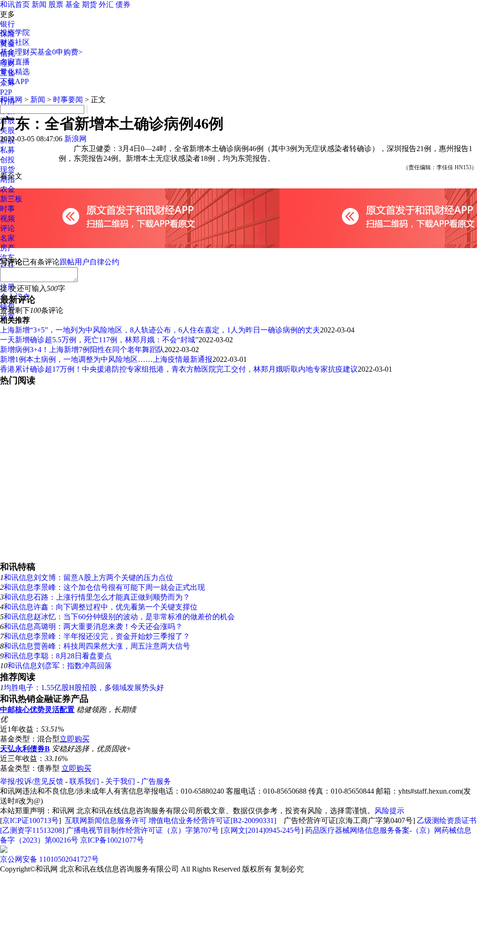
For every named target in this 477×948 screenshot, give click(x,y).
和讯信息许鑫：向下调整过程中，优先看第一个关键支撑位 (101, 607)
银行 (7, 24)
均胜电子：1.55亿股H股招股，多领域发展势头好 (84, 688)
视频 (7, 218)
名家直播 (15, 62)
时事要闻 (68, 100)
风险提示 (389, 811)
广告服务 (156, 781)
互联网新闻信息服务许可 (106, 820)
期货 (89, 4)
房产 (7, 248)
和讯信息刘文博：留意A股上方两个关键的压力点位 (88, 577)
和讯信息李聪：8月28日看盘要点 (58, 656)
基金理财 (15, 52)
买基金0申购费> (56, 52)
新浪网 (75, 139)
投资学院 (15, 32)
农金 (7, 189)
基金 (72, 4)
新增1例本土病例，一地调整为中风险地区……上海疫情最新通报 (106, 359)
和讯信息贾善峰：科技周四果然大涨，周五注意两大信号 (97, 646)
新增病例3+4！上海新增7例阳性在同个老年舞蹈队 (82, 349)
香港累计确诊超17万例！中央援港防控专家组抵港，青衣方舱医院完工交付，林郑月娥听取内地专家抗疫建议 (179, 369)
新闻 (39, 4)
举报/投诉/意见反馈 (31, 781)
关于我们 (120, 781)
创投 (7, 160)
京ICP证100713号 (30, 820)
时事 (7, 209)
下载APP (14, 81)
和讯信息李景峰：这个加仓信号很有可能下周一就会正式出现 (104, 587)
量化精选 (15, 72)
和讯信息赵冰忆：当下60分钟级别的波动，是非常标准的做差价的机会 (119, 617)
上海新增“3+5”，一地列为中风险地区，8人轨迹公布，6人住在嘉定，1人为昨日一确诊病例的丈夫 (160, 330)
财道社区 (15, 42)
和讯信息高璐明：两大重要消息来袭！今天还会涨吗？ (93, 626)
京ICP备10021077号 (112, 840)
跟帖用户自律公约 (89, 262)
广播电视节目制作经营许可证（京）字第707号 (142, 830)
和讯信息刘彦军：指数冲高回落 (59, 666)
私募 (7, 150)
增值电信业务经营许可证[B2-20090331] (212, 820)
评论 (7, 228)
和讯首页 (15, 4)
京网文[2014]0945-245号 (262, 830)
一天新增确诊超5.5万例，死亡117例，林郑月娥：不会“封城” (99, 340)
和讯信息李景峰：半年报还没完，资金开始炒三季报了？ (97, 636)
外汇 (106, 4)
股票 (55, 4)
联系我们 (84, 781)
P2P (6, 92)
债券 (123, 4)
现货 (7, 169)
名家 (7, 238)
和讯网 (11, 100)
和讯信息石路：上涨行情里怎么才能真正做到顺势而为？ (97, 597)
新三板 (11, 199)
